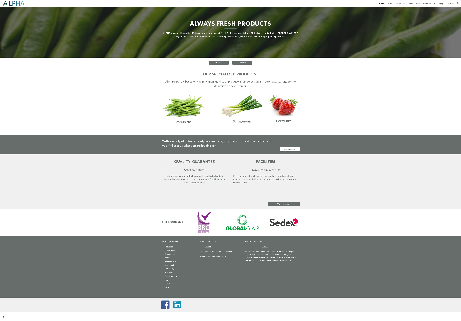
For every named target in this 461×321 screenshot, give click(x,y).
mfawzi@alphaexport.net (216, 256)
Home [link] (382, 3)
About (265, 246)
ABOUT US (258, 241)
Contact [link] (450, 3)
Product (169, 246)
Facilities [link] (427, 3)
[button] (458, 3)
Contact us (204, 251)
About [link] (390, 3)
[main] (230, 29)
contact (208, 246)
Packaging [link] (438, 3)
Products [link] (400, 3)
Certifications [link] (414, 3)
